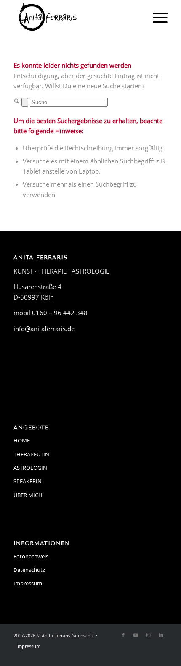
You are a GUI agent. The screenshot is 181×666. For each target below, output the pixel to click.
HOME (21, 440)
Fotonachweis (30, 556)
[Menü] (156, 17)
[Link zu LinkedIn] (161, 635)
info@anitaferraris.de (44, 328)
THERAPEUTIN (31, 454)
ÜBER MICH (28, 495)
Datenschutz (29, 570)
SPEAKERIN (27, 481)
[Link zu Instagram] (148, 635)
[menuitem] (156, 17)
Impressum (27, 583)
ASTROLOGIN (30, 467)
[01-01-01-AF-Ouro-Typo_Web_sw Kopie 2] (74, 17)
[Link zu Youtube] (136, 635)
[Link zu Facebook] (123, 635)
